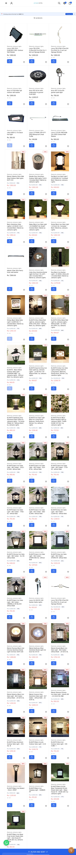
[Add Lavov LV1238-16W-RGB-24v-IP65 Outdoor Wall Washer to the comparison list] (68, 146)
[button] (6, 3)
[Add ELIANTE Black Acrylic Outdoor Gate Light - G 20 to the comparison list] (46, 758)
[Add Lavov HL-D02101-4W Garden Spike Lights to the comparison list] (46, 618)
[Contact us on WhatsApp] (6, 842)
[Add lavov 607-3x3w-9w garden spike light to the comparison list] (68, 104)
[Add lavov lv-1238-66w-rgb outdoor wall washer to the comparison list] (24, 104)
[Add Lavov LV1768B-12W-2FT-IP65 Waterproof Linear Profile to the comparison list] (46, 146)
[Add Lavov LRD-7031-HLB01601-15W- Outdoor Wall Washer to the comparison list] (24, 62)
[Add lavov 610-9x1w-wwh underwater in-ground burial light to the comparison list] (46, 104)
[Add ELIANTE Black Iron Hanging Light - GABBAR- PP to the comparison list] (46, 806)
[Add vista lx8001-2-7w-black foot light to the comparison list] (24, 146)
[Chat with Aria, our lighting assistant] (71, 850)
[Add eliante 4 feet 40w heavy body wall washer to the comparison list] (24, 290)
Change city (69, 14)
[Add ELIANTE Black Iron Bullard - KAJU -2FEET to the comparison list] (24, 806)
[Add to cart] (9, 61)
